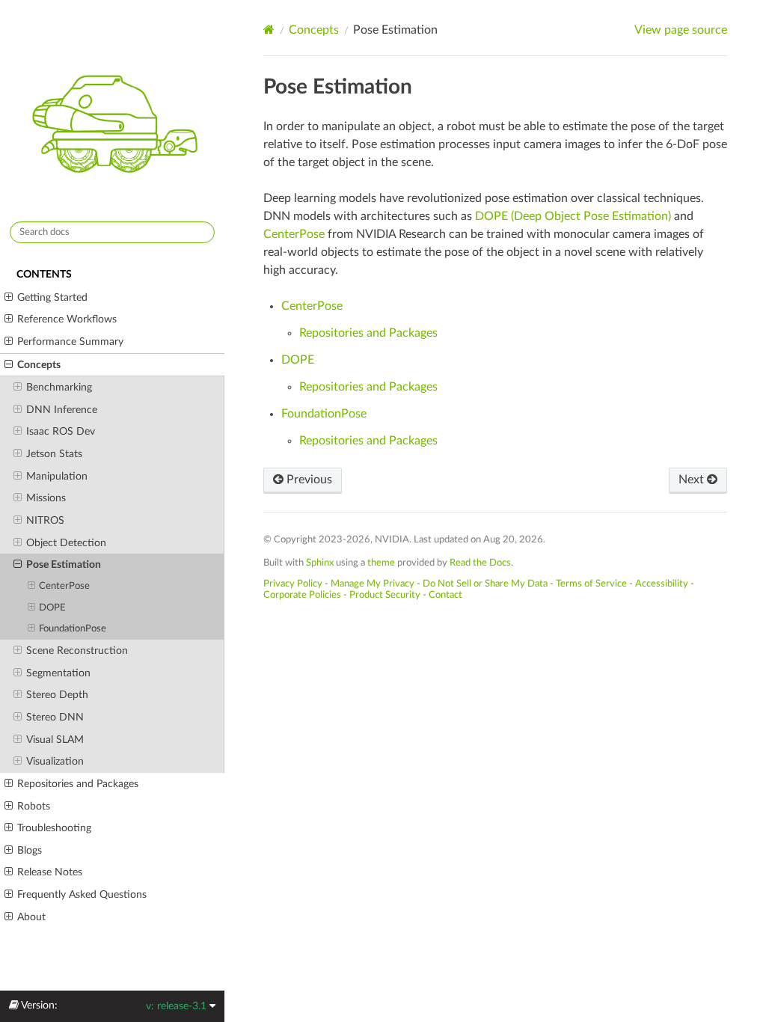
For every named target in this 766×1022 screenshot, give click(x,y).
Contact (445, 594)
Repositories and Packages (77, 783)
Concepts (39, 364)
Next (692, 480)
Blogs (29, 850)
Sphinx (320, 562)
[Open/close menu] (8, 298)
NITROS (45, 520)
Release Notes (49, 872)
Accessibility (661, 583)
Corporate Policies (302, 594)
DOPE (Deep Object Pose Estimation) (573, 216)
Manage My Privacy (372, 583)
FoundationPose (72, 629)
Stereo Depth (57, 694)
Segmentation (58, 673)
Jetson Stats (54, 453)
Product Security (384, 594)
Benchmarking (59, 387)
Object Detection (66, 542)
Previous (308, 480)
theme (381, 562)
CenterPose (64, 586)
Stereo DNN (55, 717)
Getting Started (52, 297)
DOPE (52, 608)
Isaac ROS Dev (60, 431)
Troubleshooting (54, 827)
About (31, 916)
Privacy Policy (292, 583)
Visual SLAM (55, 739)
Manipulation (57, 476)
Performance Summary (70, 341)
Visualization (55, 761)
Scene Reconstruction (77, 650)
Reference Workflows (67, 319)
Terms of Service (591, 583)
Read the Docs (480, 562)
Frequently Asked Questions (82, 894)
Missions (46, 498)
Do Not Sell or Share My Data (485, 583)
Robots (33, 806)
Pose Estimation (63, 564)
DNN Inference (61, 409)
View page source (680, 30)
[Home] (269, 29)
